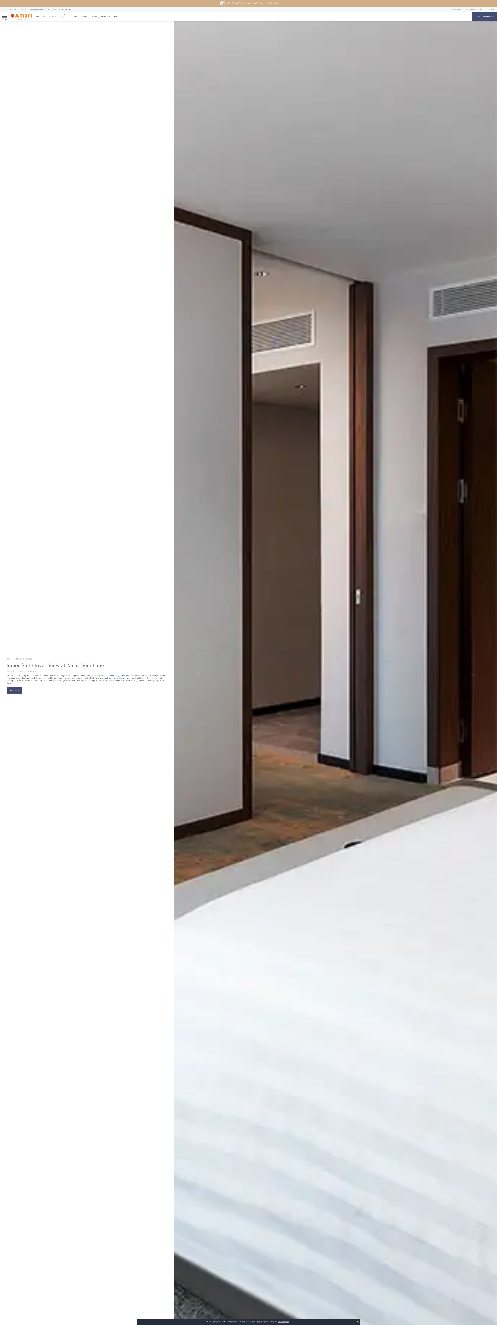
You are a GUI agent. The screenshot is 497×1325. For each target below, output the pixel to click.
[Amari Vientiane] (21, 16)
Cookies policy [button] (283, 1322)
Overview (39, 16)
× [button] (357, 1321)
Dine (74, 16)
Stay (63, 16)
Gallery (52, 16)
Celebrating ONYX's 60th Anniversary (252, 3)
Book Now (14, 690)
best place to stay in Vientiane (117, 675)
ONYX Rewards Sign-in (473, 9)
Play (84, 16)
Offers (117, 16)
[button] (10, 10)
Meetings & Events (100, 16)
